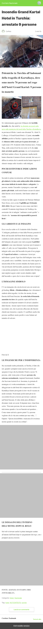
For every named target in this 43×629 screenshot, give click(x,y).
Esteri (12, 598)
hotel (7, 603)
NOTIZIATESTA (15, 603)
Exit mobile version (22, 626)
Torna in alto (37, 619)
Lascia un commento (21, 609)
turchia (24, 603)
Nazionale (18, 598)
